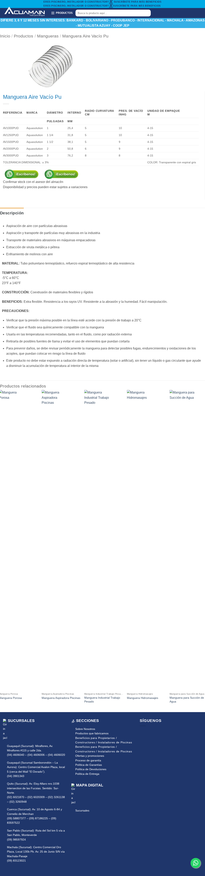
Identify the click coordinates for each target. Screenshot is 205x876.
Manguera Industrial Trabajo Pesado (102, 699)
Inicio (5, 36)
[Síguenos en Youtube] (168, 13)
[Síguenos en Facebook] (158, 13)
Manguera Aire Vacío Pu (85, 36)
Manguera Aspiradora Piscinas (61, 697)
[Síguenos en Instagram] (163, 13)
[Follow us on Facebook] (142, 732)
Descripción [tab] (12, 213)
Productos (23, 36)
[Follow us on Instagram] (148, 732)
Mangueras (48, 36)
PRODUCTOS (64, 12)
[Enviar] (147, 13)
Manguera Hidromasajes (142, 697)
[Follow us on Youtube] (154, 732)
